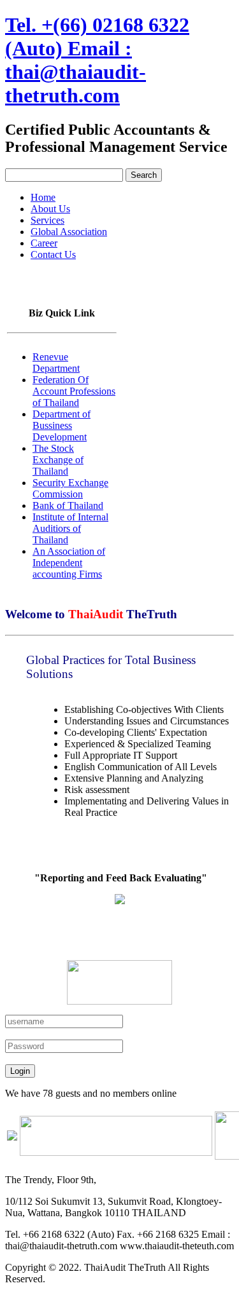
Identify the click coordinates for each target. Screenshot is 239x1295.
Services (47, 220)
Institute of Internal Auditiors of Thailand (70, 528)
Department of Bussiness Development (62, 425)
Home (43, 197)
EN (33, 276)
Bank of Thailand (68, 505)
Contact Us (53, 254)
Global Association (69, 231)
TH (12, 276)
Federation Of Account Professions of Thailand (74, 391)
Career (44, 243)
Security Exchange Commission (70, 488)
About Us (50, 208)
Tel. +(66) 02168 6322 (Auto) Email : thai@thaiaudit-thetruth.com (97, 60)
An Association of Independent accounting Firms (69, 563)
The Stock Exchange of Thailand (58, 460)
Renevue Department (56, 362)
